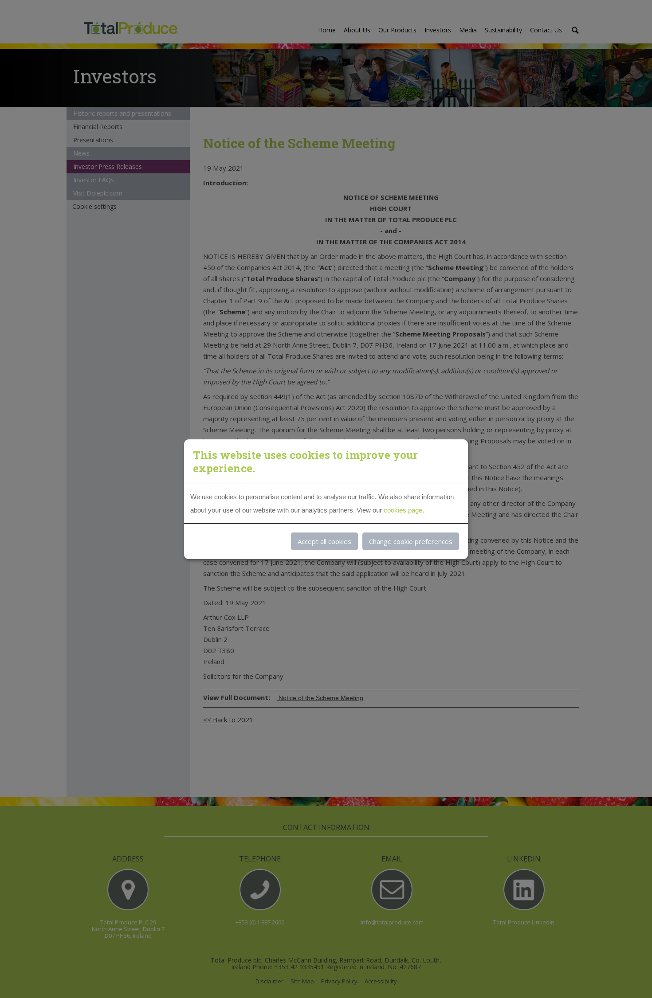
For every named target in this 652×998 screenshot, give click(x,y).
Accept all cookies (324, 541)
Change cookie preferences (410, 541)
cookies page (403, 510)
